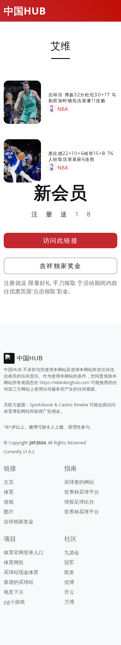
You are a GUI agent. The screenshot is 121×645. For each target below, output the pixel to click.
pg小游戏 (14, 601)
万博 (69, 601)
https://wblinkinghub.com (65, 382)
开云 (69, 591)
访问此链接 (60, 240)
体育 (9, 491)
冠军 (69, 562)
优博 (69, 582)
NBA (62, 109)
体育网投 (14, 562)
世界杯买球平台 (81, 491)
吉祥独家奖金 (61, 266)
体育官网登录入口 (23, 552)
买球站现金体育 (21, 572)
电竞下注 (14, 591)
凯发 (69, 572)
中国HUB (25, 10)
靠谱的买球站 (19, 582)
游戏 (9, 501)
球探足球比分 (79, 501)
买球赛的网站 (79, 482)
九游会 (71, 552)
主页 (9, 482)
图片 (9, 511)
